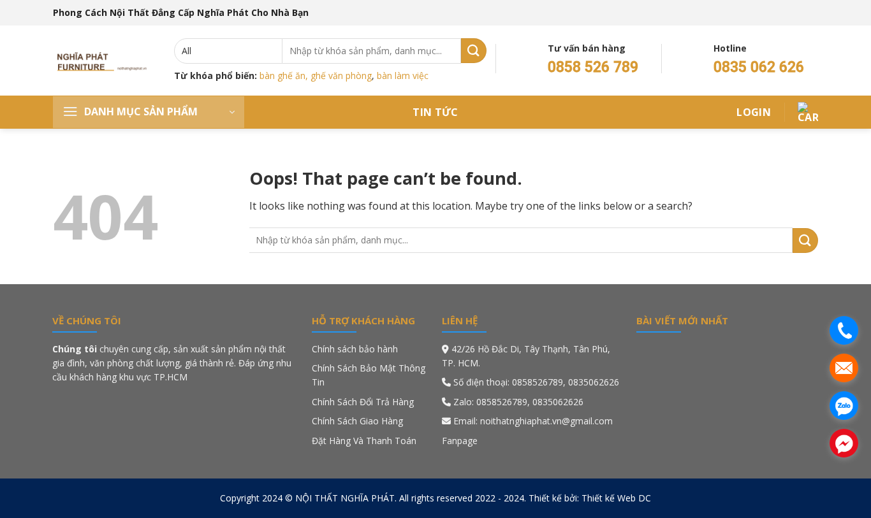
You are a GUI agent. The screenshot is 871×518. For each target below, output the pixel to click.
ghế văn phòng (341, 75)
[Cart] (808, 112)
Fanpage (460, 441)
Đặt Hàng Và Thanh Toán (364, 441)
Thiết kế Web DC (616, 498)
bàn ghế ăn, (284, 75)
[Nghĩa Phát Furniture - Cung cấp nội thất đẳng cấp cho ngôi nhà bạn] (104, 60)
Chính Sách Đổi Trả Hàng (363, 402)
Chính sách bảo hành (355, 349)
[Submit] (474, 50)
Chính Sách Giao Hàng (357, 421)
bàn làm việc (402, 75)
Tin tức (435, 112)
